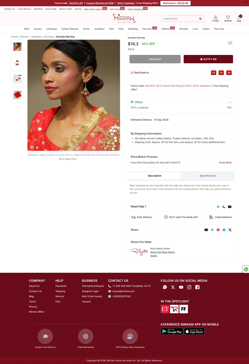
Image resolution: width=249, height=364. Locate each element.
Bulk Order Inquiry (95, 9)
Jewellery (99, 28)
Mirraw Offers (36, 311)
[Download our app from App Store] (194, 331)
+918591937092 (121, 296)
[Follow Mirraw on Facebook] (197, 287)
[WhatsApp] (218, 206)
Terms (32, 301)
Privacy (33, 306)
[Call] (223, 206)
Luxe (195, 28)
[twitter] (230, 230)
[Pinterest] (218, 230)
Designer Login (90, 291)
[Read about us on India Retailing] (174, 308)
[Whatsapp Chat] (245, 269)
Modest (183, 28)
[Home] (124, 18)
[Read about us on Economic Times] (165, 308)
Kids (121, 28)
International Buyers (93, 285)
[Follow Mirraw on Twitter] (173, 287)
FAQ (58, 301)
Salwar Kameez (70, 28)
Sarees (37, 28)
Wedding (133, 28)
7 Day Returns (24, 9)
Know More (225, 162)
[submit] (200, 18)
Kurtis (86, 28)
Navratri (149, 28)
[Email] (230, 206)
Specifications (208, 175)
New (26, 28)
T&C (229, 107)
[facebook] (224, 230)
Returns (60, 296)
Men (111, 28)
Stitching (38, 9)
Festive (168, 28)
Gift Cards (117, 9)
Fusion (206, 28)
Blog (31, 296)
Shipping (60, 291)
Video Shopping (137, 9)
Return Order (65, 9)
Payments (61, 285)
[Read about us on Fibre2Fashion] (183, 308)
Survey (78, 9)
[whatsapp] (212, 230)
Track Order (51, 9)
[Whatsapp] (165, 287)
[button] (17, 47)
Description (154, 175)
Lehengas (51, 28)
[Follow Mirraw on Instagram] (189, 287)
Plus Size (219, 28)
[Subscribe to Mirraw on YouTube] (181, 287)
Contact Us (9, 9)
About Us (34, 285)
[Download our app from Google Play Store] (172, 331)
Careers (86, 301)
